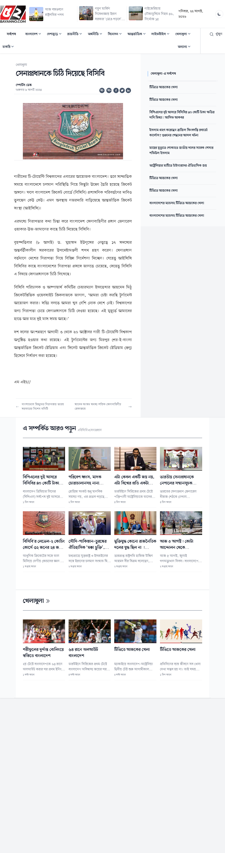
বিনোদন (116, 34)
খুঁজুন (219, 34)
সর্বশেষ (11, 34)
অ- (102, 90)
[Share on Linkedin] (128, 90)
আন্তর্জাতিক (138, 34)
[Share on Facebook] (116, 90)
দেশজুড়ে (55, 34)
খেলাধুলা (184, 34)
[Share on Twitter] (122, 90)
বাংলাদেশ (34, 34)
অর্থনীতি (96, 34)
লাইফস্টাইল (161, 34)
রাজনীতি (76, 34)
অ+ (109, 90)
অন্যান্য (185, 47)
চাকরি (9, 47)
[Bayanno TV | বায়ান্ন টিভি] (13, 14)
